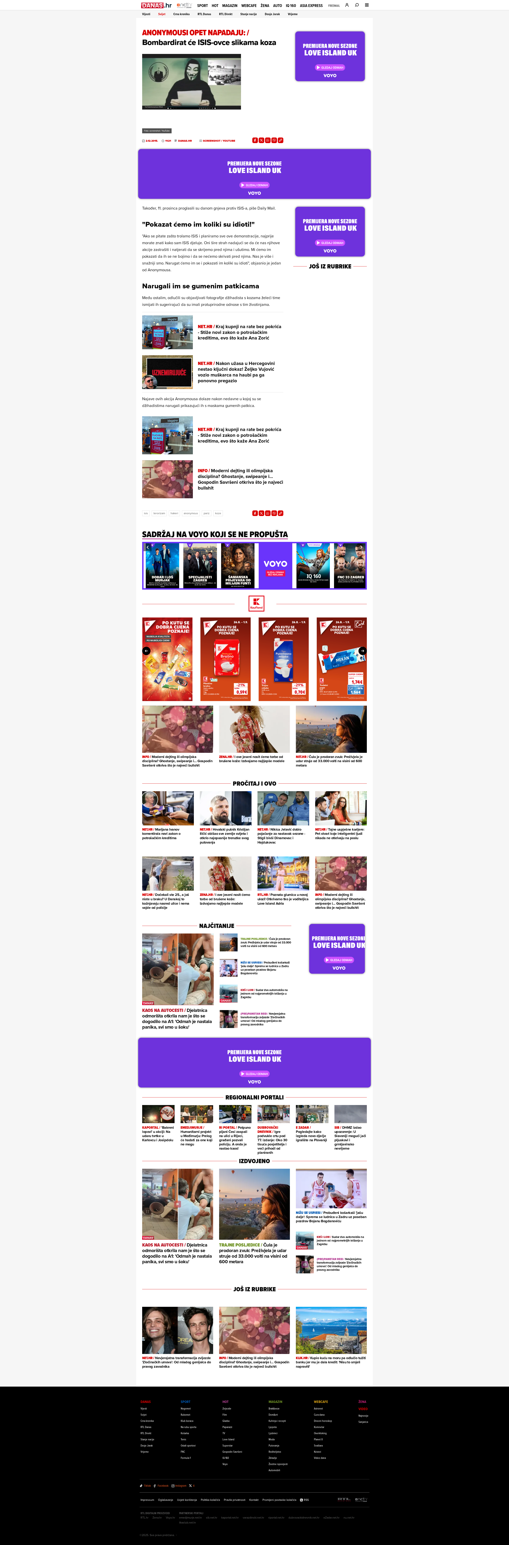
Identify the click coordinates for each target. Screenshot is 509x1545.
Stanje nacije (248, 14)
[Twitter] (261, 140)
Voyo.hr (170, 1518)
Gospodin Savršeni (232, 1451)
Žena (265, 5)
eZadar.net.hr (331, 1518)
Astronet (318, 1408)
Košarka (185, 1433)
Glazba (225, 1421)
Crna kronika (181, 14)
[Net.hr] (361, 1499)
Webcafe (249, 5)
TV (223, 1433)
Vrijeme (293, 14)
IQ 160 (291, 5)
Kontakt (253, 1500)
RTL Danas (204, 14)
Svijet (161, 14)
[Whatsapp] (268, 140)
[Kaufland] (254, 604)
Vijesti (146, 14)
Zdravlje (273, 1458)
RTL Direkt (225, 14)
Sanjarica (363, 1422)
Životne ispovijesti (278, 1464)
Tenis (183, 1439)
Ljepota (273, 1427)
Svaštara (318, 1445)
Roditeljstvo (275, 1451)
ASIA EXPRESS (311, 5)
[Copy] (280, 140)
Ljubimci (273, 1433)
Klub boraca (187, 1421)
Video (363, 1408)
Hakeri (174, 513)
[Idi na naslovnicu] (184, 9)
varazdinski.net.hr (253, 1518)
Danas (146, 1401)
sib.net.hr (211, 1518)
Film (224, 1414)
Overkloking (320, 1433)
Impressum (147, 1500)
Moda (272, 1439)
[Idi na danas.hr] (156, 5)
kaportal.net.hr (230, 1518)
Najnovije (363, 1415)
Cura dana (319, 1414)
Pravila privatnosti (234, 1500)
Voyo (225, 1464)
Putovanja (274, 1445)
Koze (218, 513)
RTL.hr (145, 1518)
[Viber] (274, 140)
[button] (148, 547)
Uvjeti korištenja (187, 1500)
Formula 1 (186, 1458)
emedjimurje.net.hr (190, 1518)
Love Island (228, 1439)
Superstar (227, 1445)
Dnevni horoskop (323, 1421)
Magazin (229, 5)
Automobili (274, 1470)
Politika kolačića (210, 1500)
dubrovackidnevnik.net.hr (304, 1518)
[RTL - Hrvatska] (344, 1499)
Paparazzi (227, 1427)
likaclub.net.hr (187, 1523)
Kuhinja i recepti (277, 1421)
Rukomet (185, 1414)
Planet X (318, 1439)
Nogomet (186, 1408)
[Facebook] (255, 140)
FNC (183, 1451)
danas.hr (185, 140)
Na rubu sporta (188, 1427)
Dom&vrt (273, 1414)
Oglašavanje (165, 1500)
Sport (202, 5)
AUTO (277, 5)
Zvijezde (226, 1408)
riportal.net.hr (276, 1518)
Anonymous (191, 513)
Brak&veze (274, 1408)
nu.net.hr (349, 1518)
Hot (215, 5)
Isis (146, 513)
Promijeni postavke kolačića (279, 1500)
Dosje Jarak (272, 14)
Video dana (320, 1458)
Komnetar (319, 1427)
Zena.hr (157, 1518)
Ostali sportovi (188, 1445)
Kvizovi (317, 1451)
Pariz (207, 513)
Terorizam (159, 513)
